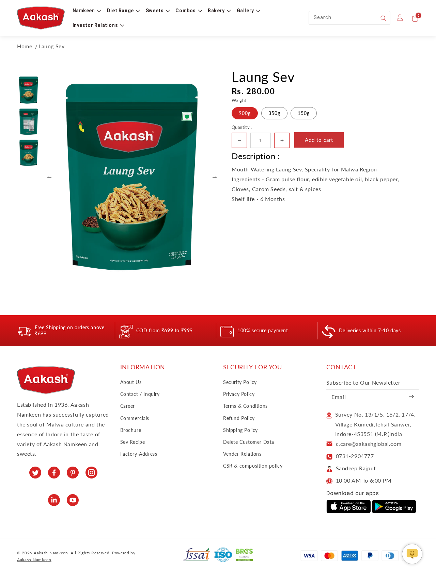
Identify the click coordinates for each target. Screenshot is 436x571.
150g (304, 113)
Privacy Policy (238, 394)
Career (127, 406)
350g (274, 113)
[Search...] (383, 18)
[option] (132, 176)
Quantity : (242, 127)
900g (245, 113)
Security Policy (240, 382)
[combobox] (349, 18)
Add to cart (319, 140)
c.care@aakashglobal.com (369, 443)
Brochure (130, 430)
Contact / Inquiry (140, 394)
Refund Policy (239, 418)
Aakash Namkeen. (51, 552)
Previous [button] (49, 176)
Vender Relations (242, 454)
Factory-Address (138, 454)
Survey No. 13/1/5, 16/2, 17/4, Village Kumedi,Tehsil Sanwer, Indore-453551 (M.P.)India (375, 424)
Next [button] (214, 176)
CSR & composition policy (252, 466)
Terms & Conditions (245, 406)
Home (24, 46)
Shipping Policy (240, 430)
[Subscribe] (411, 397)
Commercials (135, 418)
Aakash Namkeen (34, 559)
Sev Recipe (132, 442)
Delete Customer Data (248, 442)
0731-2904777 (355, 456)
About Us (131, 382)
